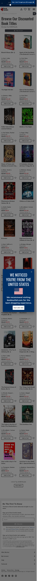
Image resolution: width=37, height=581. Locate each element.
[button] (23, 2)
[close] (31, 272)
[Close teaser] (10, 5)
